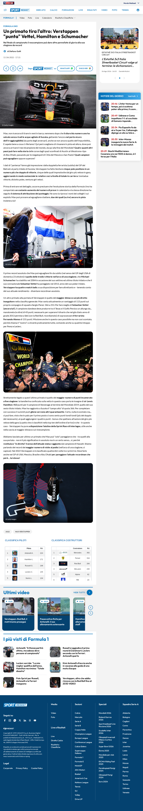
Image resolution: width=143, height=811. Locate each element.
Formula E (79, 761)
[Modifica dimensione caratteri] (20, 68)
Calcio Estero (80, 746)
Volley (77, 795)
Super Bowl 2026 (106, 746)
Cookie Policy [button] (37, 768)
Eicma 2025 (104, 750)
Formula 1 (79, 757)
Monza (125, 763)
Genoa (125, 738)
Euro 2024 (103, 781)
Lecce (125, 755)
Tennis (77, 786)
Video (53, 713)
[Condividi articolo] (6, 68)
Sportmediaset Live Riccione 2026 (107, 725)
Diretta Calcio (57, 740)
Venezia (126, 792)
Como (125, 725)
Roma (125, 775)
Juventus (126, 746)
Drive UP (78, 799)
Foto (53, 717)
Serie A (78, 721)
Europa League (81, 738)
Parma (125, 771)
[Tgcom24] (8, 3)
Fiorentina (127, 729)
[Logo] (20, 10)
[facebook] (4, 720)
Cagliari (126, 721)
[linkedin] (24, 720)
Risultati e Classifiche (55, 745)
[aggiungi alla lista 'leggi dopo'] (13, 68)
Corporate (8, 768)
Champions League (83, 734)
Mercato (78, 717)
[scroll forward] (90, 613)
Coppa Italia (80, 729)
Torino (125, 784)
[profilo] (138, 10)
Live (52, 736)
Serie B (78, 725)
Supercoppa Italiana (80, 751)
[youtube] (35, 720)
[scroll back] (90, 607)
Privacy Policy (22, 768)
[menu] (5, 10)
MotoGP (78, 765)
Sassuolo (126, 780)
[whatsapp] (14, 720)
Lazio (125, 750)
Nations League (81, 782)
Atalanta (126, 713)
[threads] (29, 720)
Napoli (125, 767)
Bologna (126, 717)
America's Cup (81, 778)
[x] (19, 720)
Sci (76, 791)
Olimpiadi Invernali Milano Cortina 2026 (107, 740)
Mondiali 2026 (105, 713)
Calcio (77, 713)
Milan (125, 759)
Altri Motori (80, 770)
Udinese (126, 788)
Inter (125, 742)
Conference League (83, 742)
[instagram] (9, 720)
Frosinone (127, 734)
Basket (78, 774)
